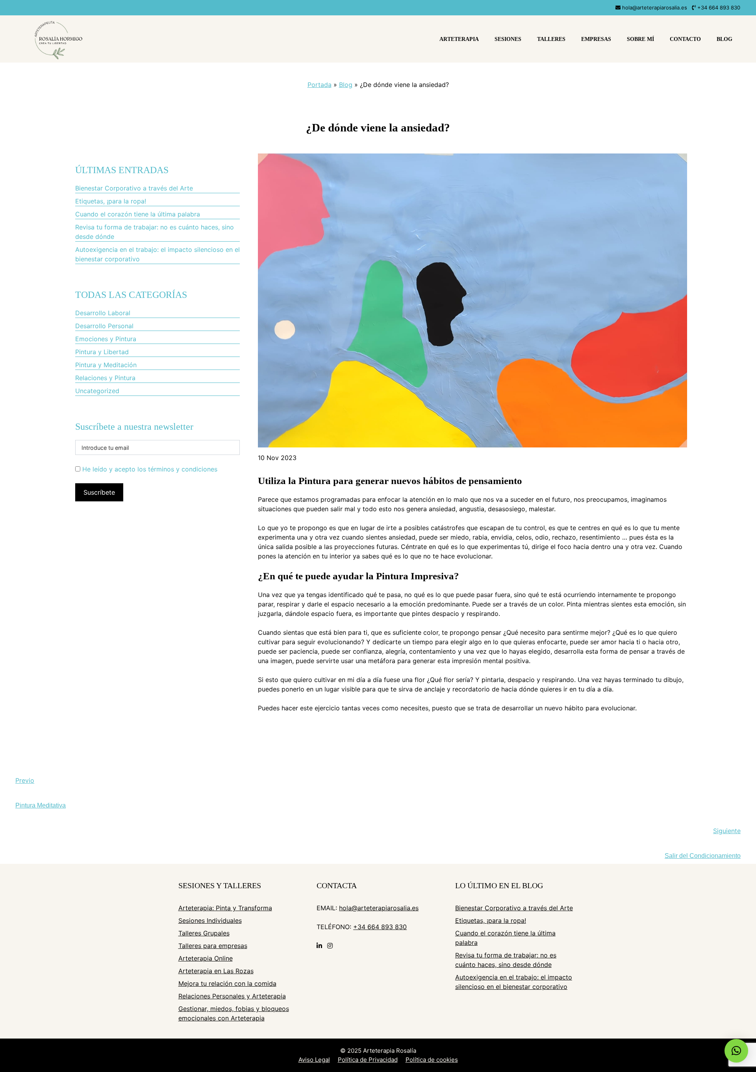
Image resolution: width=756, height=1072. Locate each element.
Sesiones (508, 39)
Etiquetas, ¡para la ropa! (110, 201)
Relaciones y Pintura (105, 378)
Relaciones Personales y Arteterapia (232, 996)
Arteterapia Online (205, 958)
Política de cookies (432, 1059)
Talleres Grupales (204, 933)
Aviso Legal (314, 1059)
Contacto (685, 39)
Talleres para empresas (212, 946)
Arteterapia (459, 39)
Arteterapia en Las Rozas (216, 971)
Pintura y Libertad (102, 352)
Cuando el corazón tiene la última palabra (137, 214)
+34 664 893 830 (718, 7)
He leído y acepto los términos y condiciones (149, 469)
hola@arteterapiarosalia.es (654, 7)
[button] (736, 1051)
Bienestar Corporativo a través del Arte (134, 188)
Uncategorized (97, 391)
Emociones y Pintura (105, 339)
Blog (724, 39)
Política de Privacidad (368, 1059)
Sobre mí (640, 39)
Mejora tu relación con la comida (227, 983)
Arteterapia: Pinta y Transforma (225, 908)
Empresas (596, 39)
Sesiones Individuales (210, 920)
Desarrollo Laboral (102, 313)
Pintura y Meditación (106, 365)
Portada (320, 85)
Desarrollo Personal (104, 326)
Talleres (551, 39)
